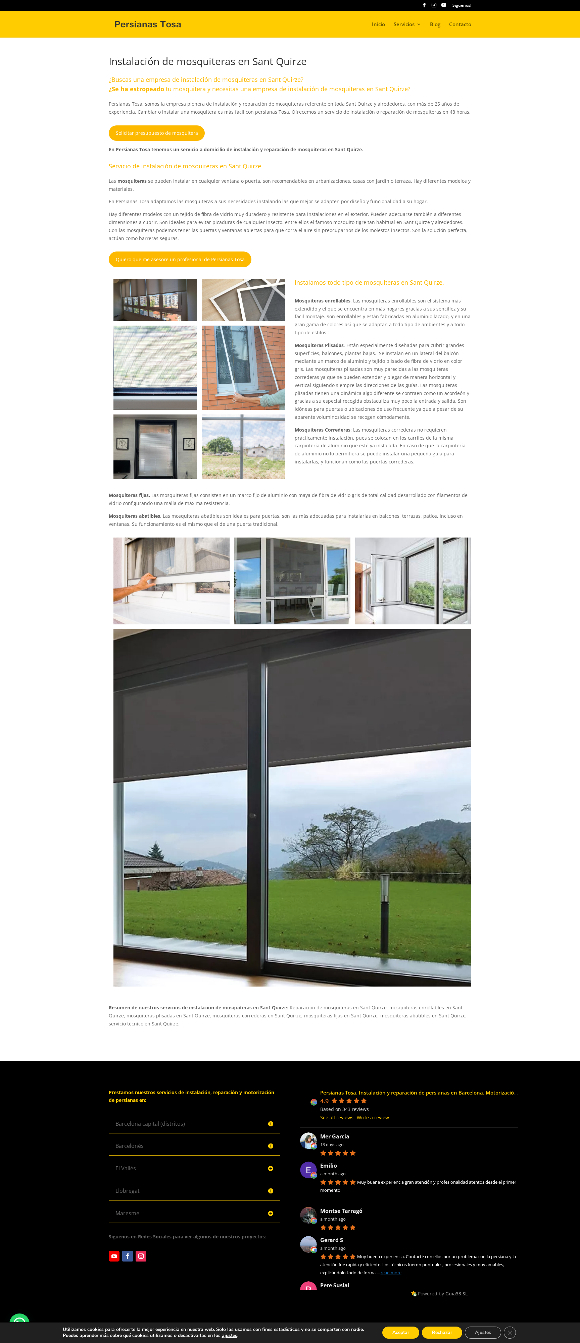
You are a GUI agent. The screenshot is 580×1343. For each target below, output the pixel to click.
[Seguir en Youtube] (114, 1256)
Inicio (378, 24)
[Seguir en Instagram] (141, 1256)
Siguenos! (461, 5)
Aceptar (400, 1332)
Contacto (460, 24)
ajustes (229, 1336)
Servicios (404, 24)
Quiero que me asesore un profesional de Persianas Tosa (180, 259)
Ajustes (483, 1332)
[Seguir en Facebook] (127, 1256)
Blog (435, 24)
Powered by (443, 1293)
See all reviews (336, 1117)
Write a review (373, 1117)
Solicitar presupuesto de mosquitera (157, 133)
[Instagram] (434, 7)
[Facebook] (424, 7)
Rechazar (442, 1332)
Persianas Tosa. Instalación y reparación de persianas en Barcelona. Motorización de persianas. (435, 1092)
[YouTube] (443, 7)
